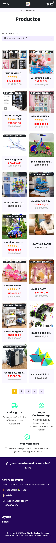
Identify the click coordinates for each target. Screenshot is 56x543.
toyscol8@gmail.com (15, 500)
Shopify (30, 535)
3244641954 (10, 505)
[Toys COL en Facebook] (26, 468)
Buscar (6, 521)
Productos (30, 10)
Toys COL (26, 533)
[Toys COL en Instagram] (30, 468)
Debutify (47, 535)
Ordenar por (10, 33)
